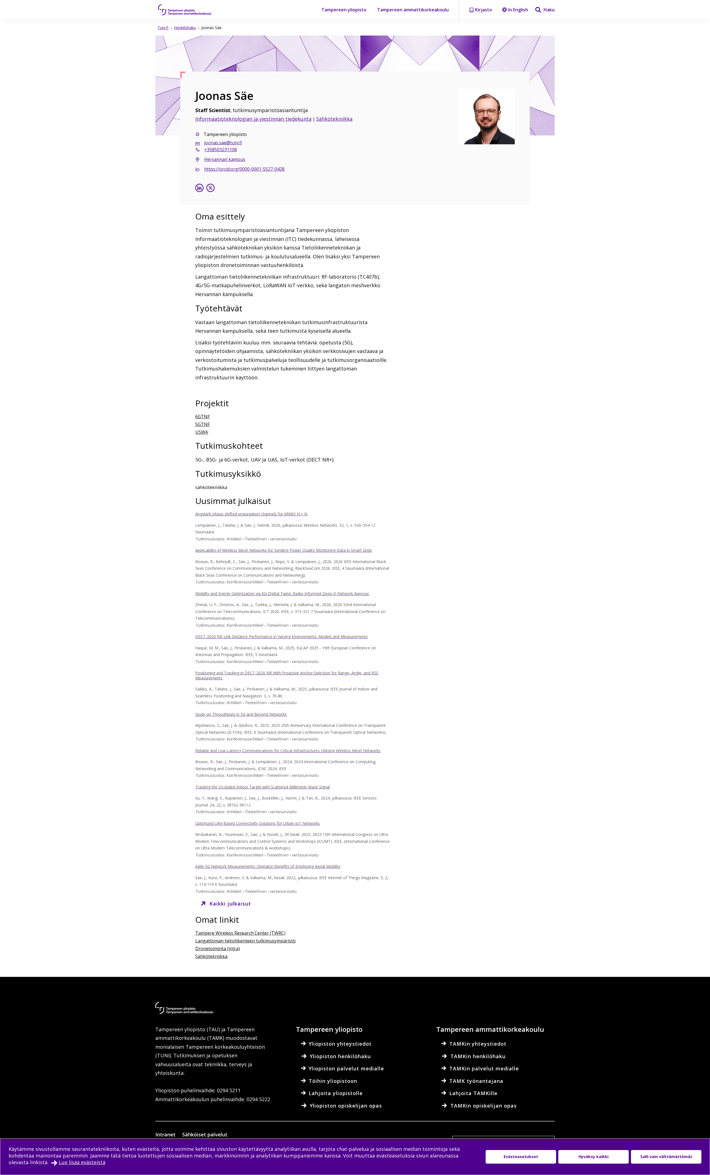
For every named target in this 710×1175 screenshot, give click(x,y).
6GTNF (202, 416)
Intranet (165, 1134)
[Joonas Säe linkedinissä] (199, 188)
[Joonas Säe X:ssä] (210, 188)
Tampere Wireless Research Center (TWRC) (240, 933)
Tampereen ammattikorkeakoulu (413, 10)
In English (518, 10)
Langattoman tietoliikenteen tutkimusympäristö (245, 941)
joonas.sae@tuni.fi (223, 143)
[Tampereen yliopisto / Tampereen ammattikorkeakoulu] (190, 9)
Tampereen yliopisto (343, 10)
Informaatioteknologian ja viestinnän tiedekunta (253, 118)
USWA (201, 432)
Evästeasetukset (521, 1156)
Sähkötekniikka (334, 118)
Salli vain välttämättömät (666, 1156)
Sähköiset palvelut (204, 1134)
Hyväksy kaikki (593, 1156)
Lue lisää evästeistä (82, 1162)
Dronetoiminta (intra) (217, 948)
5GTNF (202, 424)
